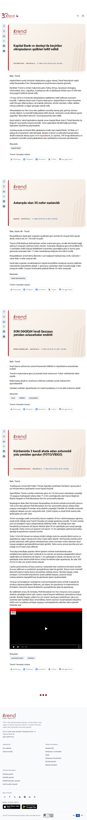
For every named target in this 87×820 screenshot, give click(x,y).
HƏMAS (22, 398)
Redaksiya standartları (53, 758)
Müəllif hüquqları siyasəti (11, 781)
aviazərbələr (33, 398)
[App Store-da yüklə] (11, 806)
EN (74, 815)
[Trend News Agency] (9, 716)
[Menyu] (83, 16)
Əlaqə (47, 755)
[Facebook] (10, 797)
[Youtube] (20, 797)
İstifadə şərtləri (8, 774)
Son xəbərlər (7, 748)
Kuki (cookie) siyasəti (10, 784)
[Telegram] (25, 797)
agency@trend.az (8, 737)
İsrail (13, 398)
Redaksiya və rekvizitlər (53, 751)
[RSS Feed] (35, 797)
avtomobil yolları (17, 658)
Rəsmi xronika (8, 751)
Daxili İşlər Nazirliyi (18, 278)
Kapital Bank (16, 148)
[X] (15, 797)
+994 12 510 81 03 (8, 734)
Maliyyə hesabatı (51, 765)
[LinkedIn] (30, 797)
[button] (4, 26)
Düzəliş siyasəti (50, 761)
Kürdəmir (31, 658)
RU (82, 815)
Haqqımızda (49, 748)
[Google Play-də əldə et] (29, 806)
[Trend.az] (10, 15)
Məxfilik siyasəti (8, 777)
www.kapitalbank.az (44, 135)
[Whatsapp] (5, 797)
